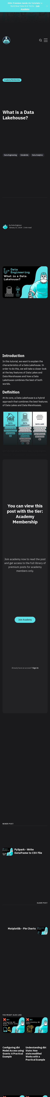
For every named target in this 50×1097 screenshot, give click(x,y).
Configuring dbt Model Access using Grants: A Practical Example (13, 1052)
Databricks (24, 155)
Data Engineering (10, 155)
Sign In (35, 668)
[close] (47, 6)
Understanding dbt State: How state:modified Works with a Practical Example (36, 1053)
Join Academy (25, 619)
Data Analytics (37, 155)
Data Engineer (16, 225)
